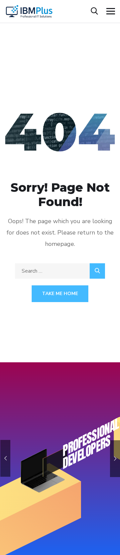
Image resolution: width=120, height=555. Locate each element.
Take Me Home (60, 293)
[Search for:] (60, 271)
